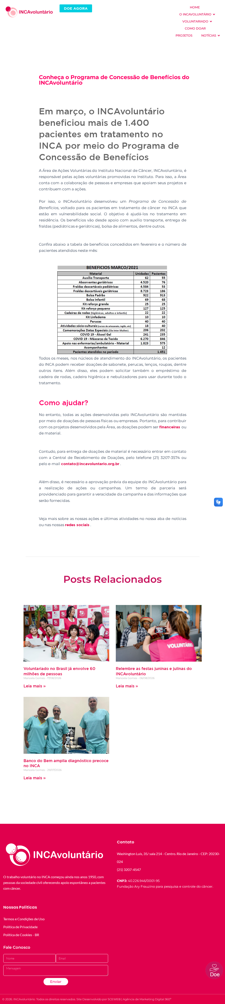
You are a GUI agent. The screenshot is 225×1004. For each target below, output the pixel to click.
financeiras (170, 427)
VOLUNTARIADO (195, 21)
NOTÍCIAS (208, 35)
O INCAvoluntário (195, 14)
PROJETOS (184, 35)
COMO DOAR (195, 28)
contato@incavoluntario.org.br (90, 464)
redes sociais (77, 525)
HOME (195, 7)
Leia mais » (35, 686)
